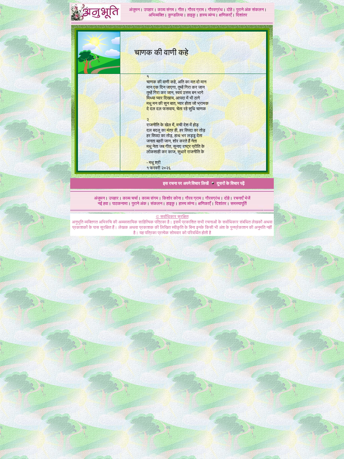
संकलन (258, 9)
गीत (181, 9)
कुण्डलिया (175, 14)
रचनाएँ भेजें (241, 198)
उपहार (149, 9)
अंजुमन (134, 9)
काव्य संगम (166, 9)
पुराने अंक (243, 9)
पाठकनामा (120, 203)
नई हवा (103, 203)
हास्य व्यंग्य (207, 14)
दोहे (229, 9)
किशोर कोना (171, 198)
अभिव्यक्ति (156, 14)
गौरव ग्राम (196, 9)
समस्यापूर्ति (238, 203)
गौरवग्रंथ (215, 9)
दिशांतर (241, 14)
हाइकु (191, 14)
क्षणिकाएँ (225, 14)
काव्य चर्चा (130, 198)
